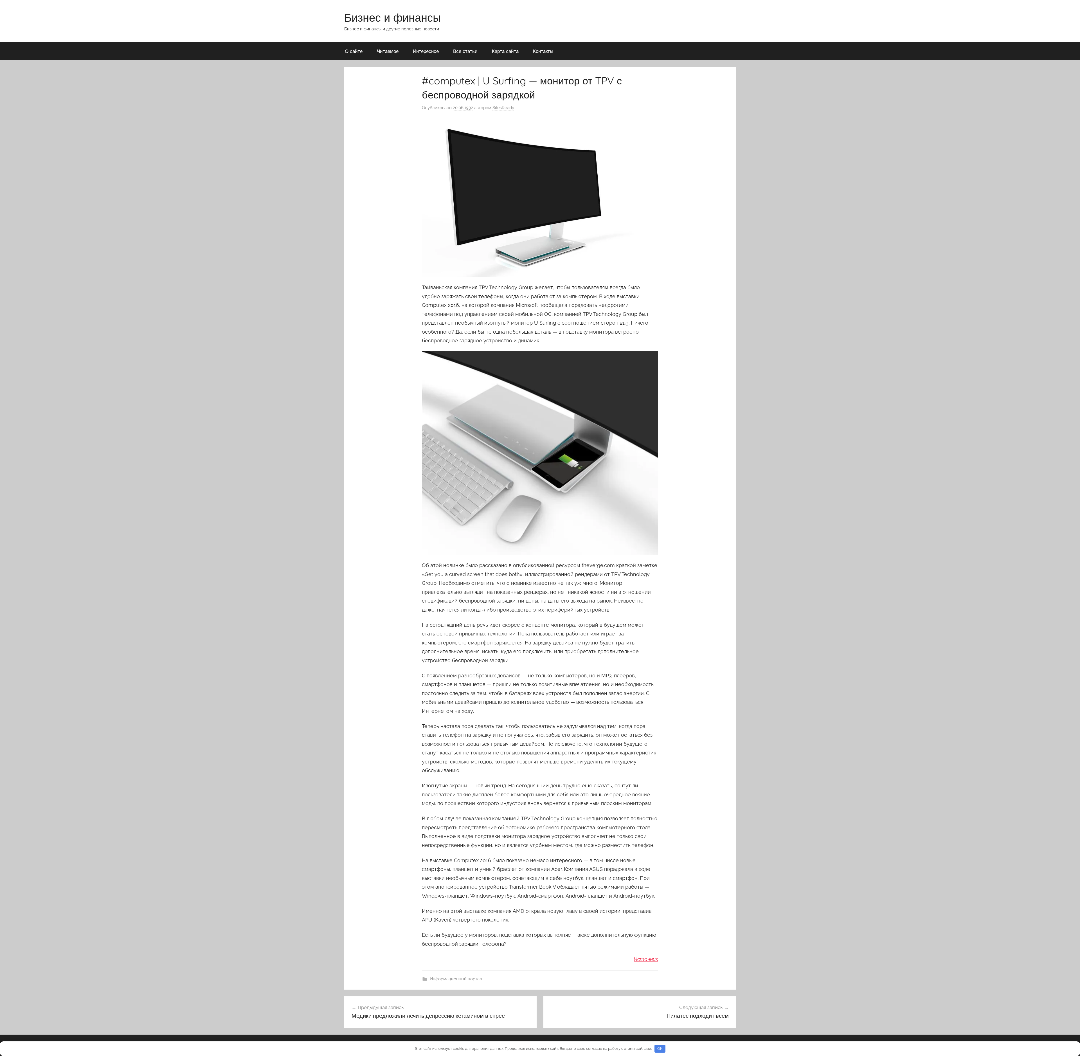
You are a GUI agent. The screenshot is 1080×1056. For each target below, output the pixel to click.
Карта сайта (505, 51)
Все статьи (465, 51)
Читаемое (388, 51)
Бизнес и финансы (392, 17)
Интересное (426, 51)
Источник (646, 959)
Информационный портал (456, 978)
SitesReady (503, 107)
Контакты (543, 51)
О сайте (354, 51)
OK (659, 1048)
